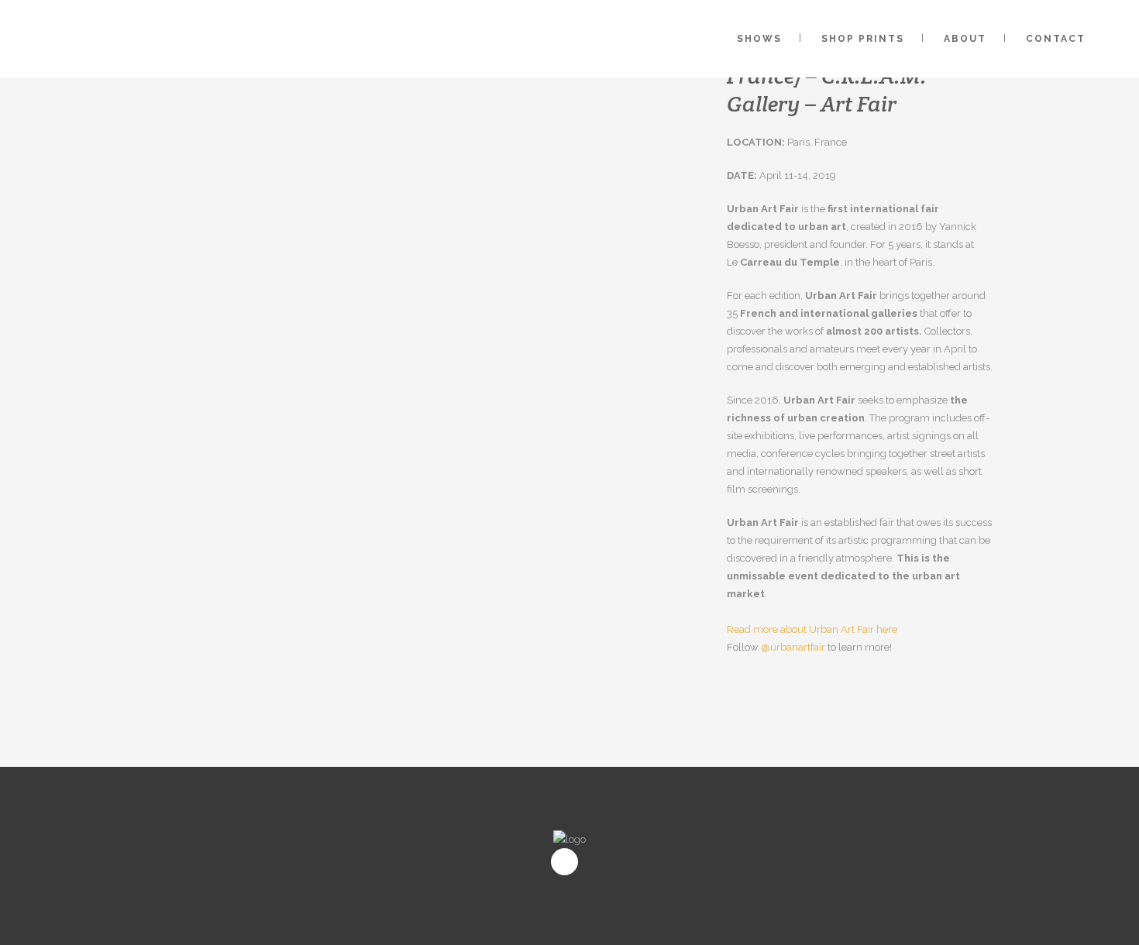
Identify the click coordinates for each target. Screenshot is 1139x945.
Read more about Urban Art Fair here (812, 629)
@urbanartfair (793, 647)
